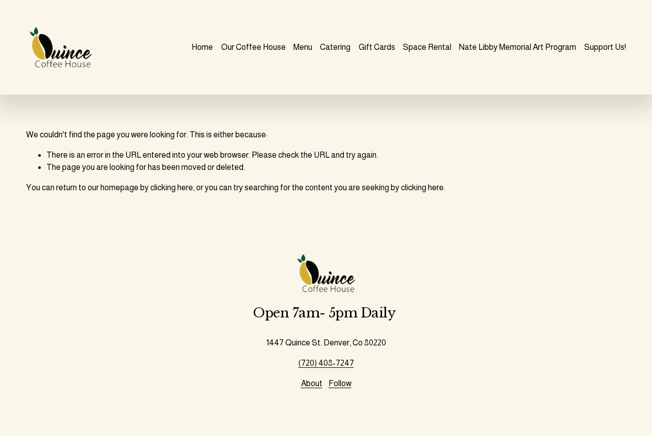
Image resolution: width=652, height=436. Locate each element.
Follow (340, 383)
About (311, 383)
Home (202, 47)
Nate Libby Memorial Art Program (517, 47)
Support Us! (605, 47)
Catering (335, 47)
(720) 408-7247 (326, 363)
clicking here (171, 187)
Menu (302, 47)
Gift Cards (377, 47)
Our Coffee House (253, 47)
